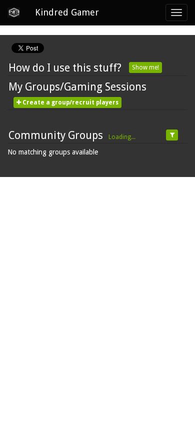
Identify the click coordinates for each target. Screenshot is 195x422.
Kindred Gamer (67, 12)
